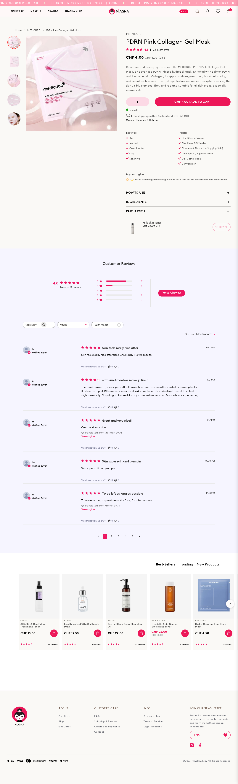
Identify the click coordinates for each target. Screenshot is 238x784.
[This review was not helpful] (115, 366)
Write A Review (172, 292)
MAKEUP (35, 11)
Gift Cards (65, 726)
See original (88, 436)
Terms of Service (153, 721)
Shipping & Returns (105, 721)
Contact (99, 732)
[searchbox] (31, 325)
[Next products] (230, 604)
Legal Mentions (153, 726)
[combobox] (73, 325)
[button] (119, 282)
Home (18, 30)
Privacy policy (152, 716)
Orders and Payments (107, 726)
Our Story (64, 716)
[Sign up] (225, 735)
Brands (53, 11)
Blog (61, 721)
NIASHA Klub (74, 11)
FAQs (97, 716)
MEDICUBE (33, 30)
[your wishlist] (218, 11)
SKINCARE (17, 11)
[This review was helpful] (109, 366)
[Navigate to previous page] (98, 536)
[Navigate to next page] (139, 536)
